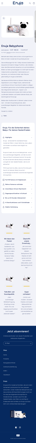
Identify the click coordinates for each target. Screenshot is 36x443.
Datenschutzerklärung (10, 366)
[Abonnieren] (31, 343)
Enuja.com (16, 438)
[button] (2, 3)
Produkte (6, 359)
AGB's (5, 370)
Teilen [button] (5, 115)
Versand (8, 52)
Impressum (6, 374)
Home (5, 355)
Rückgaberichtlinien (9, 362)
